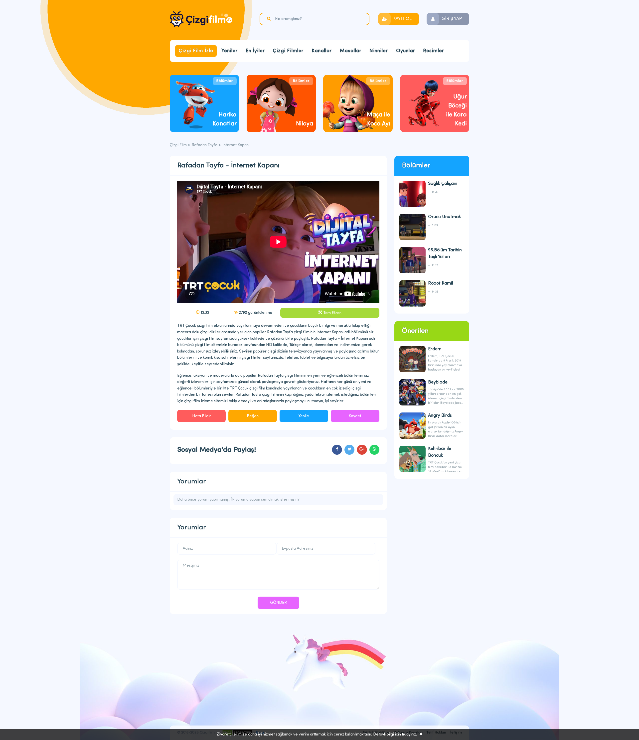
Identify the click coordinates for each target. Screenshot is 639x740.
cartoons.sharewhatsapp (374, 450)
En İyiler (255, 50)
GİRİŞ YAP (452, 19)
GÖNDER (278, 603)
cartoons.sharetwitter (349, 450)
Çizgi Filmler (288, 50)
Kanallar (322, 50)
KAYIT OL (402, 19)
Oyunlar (405, 50)
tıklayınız (409, 735)
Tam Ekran (332, 313)
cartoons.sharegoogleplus (362, 450)
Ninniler (378, 50)
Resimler (433, 50)
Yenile (304, 416)
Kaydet (355, 416)
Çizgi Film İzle (196, 50)
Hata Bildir (201, 416)
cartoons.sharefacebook (337, 450)
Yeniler (229, 50)
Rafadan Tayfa (204, 145)
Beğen (253, 416)
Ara (269, 18)
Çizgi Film (201, 19)
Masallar (350, 50)
